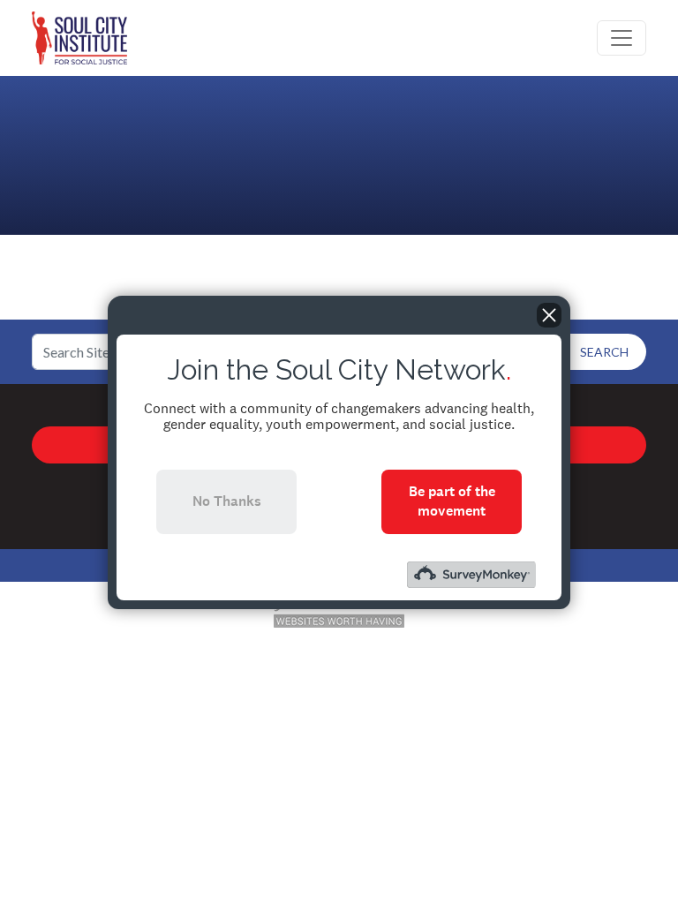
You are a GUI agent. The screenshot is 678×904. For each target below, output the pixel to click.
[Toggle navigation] (621, 38)
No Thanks (226, 501)
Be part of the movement (452, 501)
